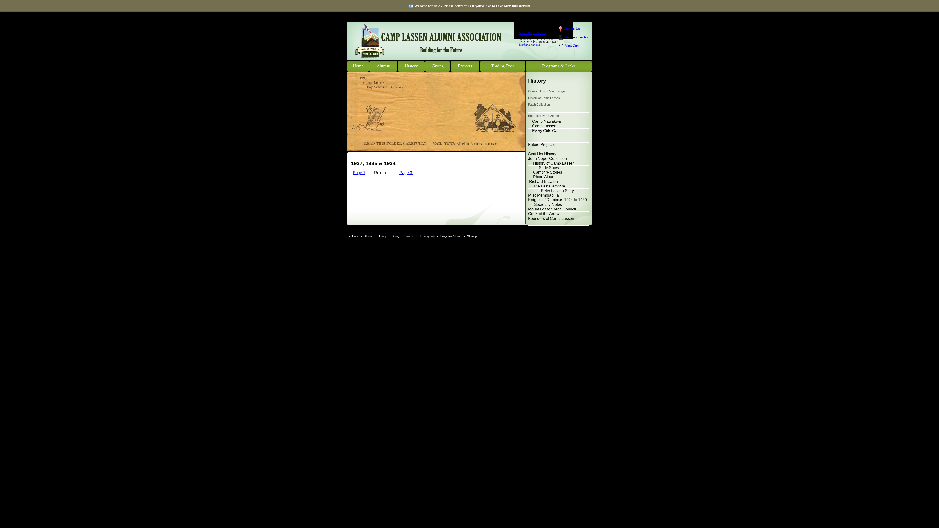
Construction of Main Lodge (546, 91)
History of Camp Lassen (544, 98)
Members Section (576, 37)
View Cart (572, 46)
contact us (463, 6)
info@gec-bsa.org (529, 45)
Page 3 (406, 173)
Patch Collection (539, 104)
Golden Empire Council (532, 33)
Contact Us (572, 29)
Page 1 (359, 173)
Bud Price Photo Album (543, 116)
